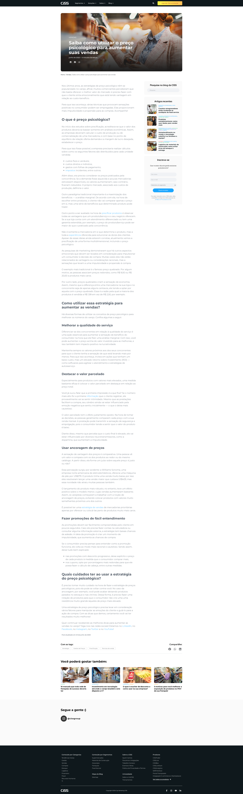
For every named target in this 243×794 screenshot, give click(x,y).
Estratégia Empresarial (165, 105)
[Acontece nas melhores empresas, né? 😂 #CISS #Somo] (131, 730)
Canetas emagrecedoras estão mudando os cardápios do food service (169, 110)
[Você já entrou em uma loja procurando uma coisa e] (90, 730)
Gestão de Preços (79, 648)
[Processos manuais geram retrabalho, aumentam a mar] (152, 730)
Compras (161, 116)
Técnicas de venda (108, 648)
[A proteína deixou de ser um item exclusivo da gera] (172, 730)
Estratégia (65, 648)
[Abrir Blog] (113, 3)
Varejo (165, 130)
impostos (70, 170)
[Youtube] (176, 790)
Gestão (63, 684)
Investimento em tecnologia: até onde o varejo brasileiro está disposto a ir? (106, 689)
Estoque (161, 141)
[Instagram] (171, 790)
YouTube (108, 629)
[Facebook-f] (167, 790)
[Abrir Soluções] (95, 3)
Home (63, 75)
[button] (153, 3)
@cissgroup (74, 718)
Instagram (81, 629)
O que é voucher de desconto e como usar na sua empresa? (136, 688)
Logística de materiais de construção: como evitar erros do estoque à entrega (169, 147)
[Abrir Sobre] (104, 3)
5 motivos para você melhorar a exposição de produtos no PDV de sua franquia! (168, 689)
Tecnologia (166, 129)
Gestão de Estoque (164, 142)
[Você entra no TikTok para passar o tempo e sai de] (70, 730)
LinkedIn (126, 626)
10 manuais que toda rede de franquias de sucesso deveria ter (73, 689)
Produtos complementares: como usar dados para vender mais (168, 122)
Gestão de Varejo (163, 117)
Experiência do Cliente (165, 128)
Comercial (126, 684)
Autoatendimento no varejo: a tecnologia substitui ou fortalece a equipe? (168, 135)
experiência (75, 235)
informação (92, 396)
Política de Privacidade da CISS (163, 199)
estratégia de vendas (92, 507)
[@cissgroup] (64, 719)
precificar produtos (112, 213)
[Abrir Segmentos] (84, 3)
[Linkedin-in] (180, 790)
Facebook (67, 629)
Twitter (94, 629)
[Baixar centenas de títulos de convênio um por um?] (111, 730)
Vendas (68, 75)
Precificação (93, 648)
